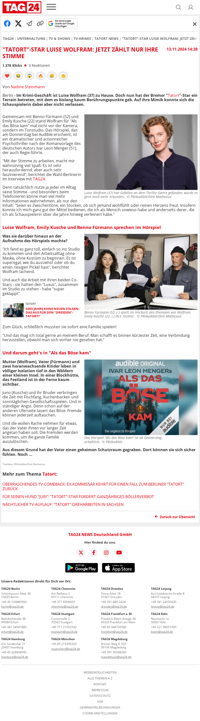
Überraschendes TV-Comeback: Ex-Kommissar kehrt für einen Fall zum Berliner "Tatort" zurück (93, 486)
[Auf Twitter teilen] (18, 23)
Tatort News (106, 39)
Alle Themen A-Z (100, 678)
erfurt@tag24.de (12, 632)
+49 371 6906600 (63, 602)
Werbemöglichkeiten (100, 672)
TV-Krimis (82, 39)
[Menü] (51, 7)
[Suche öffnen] (178, 7)
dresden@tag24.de (114, 606)
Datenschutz (100, 696)
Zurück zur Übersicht (177, 516)
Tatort (173, 95)
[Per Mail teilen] (29, 23)
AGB (100, 701)
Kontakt (100, 684)
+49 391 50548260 (113, 652)
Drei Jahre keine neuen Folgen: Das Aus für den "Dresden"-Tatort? (52, 312)
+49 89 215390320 (64, 644)
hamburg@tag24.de (14, 657)
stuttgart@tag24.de (64, 632)
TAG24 (8, 39)
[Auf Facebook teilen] (7, 23)
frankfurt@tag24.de (114, 632)
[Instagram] (106, 552)
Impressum (100, 690)
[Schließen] (195, 24)
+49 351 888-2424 (113, 602)
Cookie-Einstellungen (100, 713)
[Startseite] (21, 7)
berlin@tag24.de (12, 606)
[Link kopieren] (40, 23)
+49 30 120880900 (14, 602)
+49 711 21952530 (64, 627)
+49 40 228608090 (14, 652)
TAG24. (39, 179)
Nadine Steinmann (28, 86)
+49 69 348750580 (113, 627)
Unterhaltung (31, 39)
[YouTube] (119, 552)
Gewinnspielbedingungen (100, 707)
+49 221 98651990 (163, 627)
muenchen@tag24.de (65, 649)
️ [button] (7, 75)
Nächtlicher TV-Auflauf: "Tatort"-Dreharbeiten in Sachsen (63, 504)
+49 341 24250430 (163, 602)
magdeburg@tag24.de (116, 657)
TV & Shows (59, 39)
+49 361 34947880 (14, 627)
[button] (191, 7)
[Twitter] (81, 552)
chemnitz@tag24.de (64, 606)
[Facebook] (93, 552)
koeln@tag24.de (162, 632)
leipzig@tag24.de (162, 606)
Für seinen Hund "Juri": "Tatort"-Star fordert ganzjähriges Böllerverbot (78, 496)
